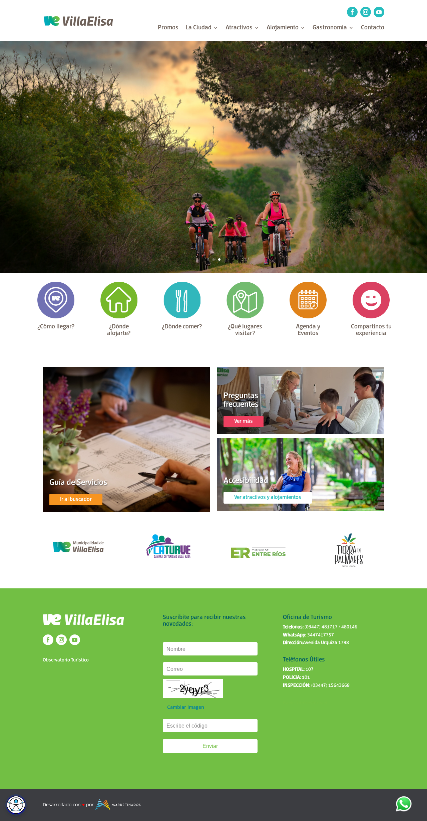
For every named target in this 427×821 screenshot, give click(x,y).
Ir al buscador (76, 500)
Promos (168, 28)
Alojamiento (283, 28)
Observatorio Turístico (66, 660)
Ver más (243, 422)
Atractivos (239, 28)
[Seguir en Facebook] (352, 12)
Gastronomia (330, 28)
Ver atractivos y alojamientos (267, 498)
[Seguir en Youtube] (379, 12)
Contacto (372, 28)
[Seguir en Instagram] (365, 12)
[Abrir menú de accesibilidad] (16, 805)
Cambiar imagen (185, 707)
